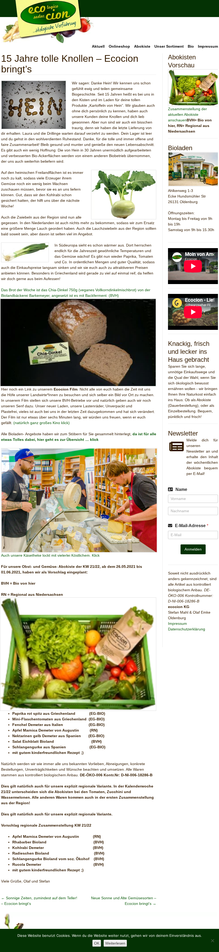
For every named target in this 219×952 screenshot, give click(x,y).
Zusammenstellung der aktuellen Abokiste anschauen (187, 114)
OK (96, 943)
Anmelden (193, 549)
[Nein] (212, 940)
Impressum (208, 46)
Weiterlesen (115, 943)
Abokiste (142, 46)
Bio (191, 46)
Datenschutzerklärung (186, 629)
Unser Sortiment (169, 46)
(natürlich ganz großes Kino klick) (41, 423)
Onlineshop (119, 46)
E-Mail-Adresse (191, 525)
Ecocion (47, 22)
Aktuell (98, 46)
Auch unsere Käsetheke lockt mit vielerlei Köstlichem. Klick (50, 555)
